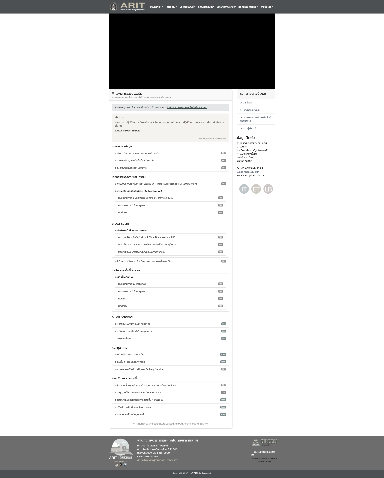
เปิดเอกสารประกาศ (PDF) (127, 130)
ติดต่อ (140, 460)
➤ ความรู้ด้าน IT (248, 128)
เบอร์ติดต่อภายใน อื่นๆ (248, 172)
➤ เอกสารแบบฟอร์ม (250, 110)
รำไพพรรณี (172, 460)
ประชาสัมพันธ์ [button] (187, 7)
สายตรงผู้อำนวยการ (155, 460)
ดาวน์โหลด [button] (266, 7)
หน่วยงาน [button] (170, 7)
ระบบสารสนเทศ (206, 7)
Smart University (226, 7)
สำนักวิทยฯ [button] (155, 7)
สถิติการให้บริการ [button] (247, 7)
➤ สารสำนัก (246, 102)
